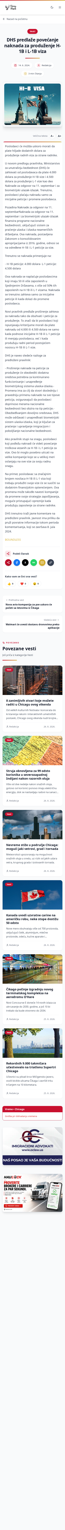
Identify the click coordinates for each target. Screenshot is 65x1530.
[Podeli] (8, 562)
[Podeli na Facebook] (16, 562)
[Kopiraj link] (50, 562)
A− (52, 136)
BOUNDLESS (13, 539)
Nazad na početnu (17, 19)
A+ (59, 136)
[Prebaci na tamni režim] (52, 7)
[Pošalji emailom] (42, 562)
